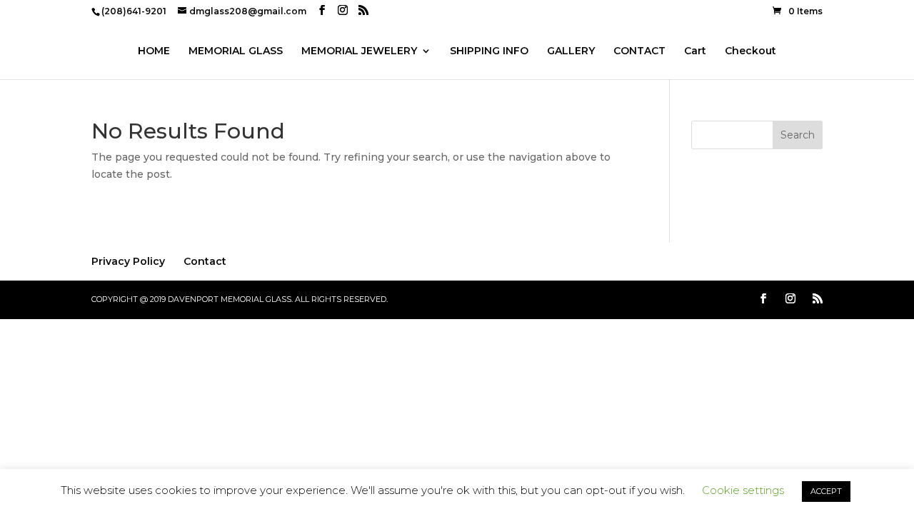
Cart (695, 51)
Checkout (750, 51)
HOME (154, 51)
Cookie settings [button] (743, 490)
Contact (205, 261)
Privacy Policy (128, 261)
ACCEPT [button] (826, 491)
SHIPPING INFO (489, 51)
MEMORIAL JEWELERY (359, 51)
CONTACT (639, 51)
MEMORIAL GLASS (236, 51)
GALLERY (571, 51)
